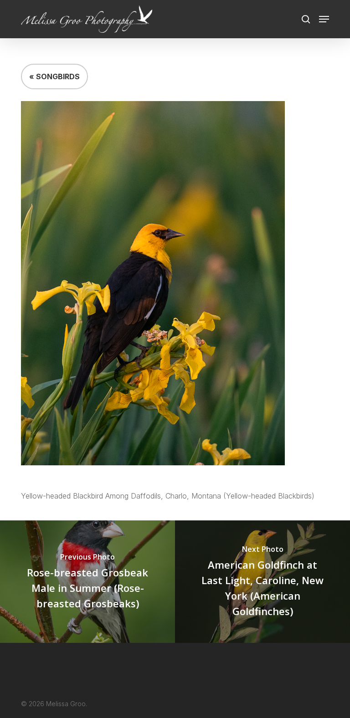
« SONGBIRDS (54, 76)
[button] (324, 19)
